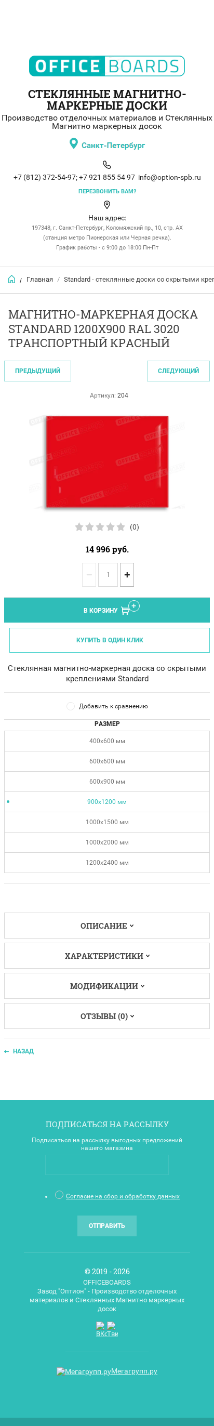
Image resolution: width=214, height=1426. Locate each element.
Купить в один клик (109, 640)
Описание (104, 925)
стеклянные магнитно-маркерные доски (107, 99)
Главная (39, 279)
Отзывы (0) (104, 1016)
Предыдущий (37, 371)
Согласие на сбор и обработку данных (123, 1196)
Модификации (104, 986)
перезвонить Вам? (107, 191)
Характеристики (104, 955)
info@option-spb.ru (169, 177)
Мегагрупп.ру (134, 1371)
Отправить (107, 1226)
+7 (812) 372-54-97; (45, 177)
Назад (23, 1051)
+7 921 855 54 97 (107, 177)
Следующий (178, 371)
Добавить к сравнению (113, 706)
